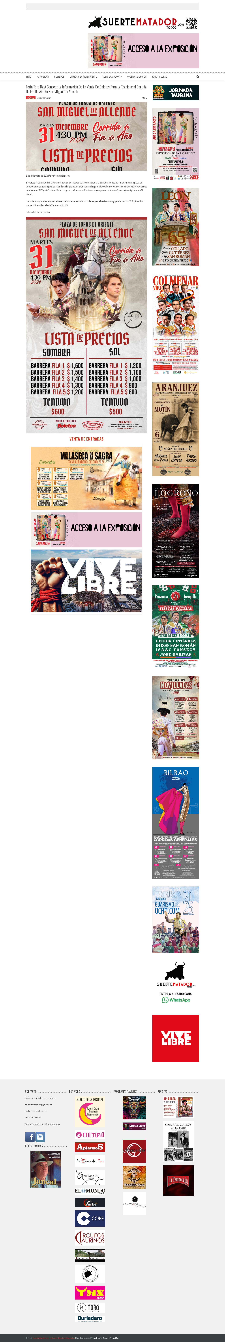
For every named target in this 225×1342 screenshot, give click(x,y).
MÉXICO (30, 97)
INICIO (28, 76)
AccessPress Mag (111, 1337)
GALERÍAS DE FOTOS (136, 76)
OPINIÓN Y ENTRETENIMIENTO (83, 76)
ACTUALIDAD (43, 76)
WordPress (91, 1337)
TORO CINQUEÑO (159, 76)
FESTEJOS (59, 76)
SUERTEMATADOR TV (112, 76)
